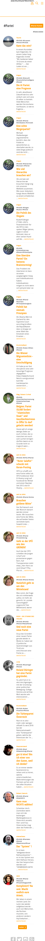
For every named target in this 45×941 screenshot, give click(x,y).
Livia (18, 676)
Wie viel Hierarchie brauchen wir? (23, 179)
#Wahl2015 (21, 812)
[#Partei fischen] (36, 26)
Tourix (19, 38)
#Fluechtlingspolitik (24, 896)
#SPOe (25, 471)
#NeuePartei (27, 637)
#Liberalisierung (23, 257)
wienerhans (21, 850)
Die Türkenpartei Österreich (25, 729)
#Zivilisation (21, 130)
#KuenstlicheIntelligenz (25, 87)
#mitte (31, 511)
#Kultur (20, 216)
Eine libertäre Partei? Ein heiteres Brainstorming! (24, 267)
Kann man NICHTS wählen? (25, 816)
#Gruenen (26, 40)
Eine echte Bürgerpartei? (23, 134)
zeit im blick (21, 469)
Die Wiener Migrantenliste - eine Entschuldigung (24, 364)
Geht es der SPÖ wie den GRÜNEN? (24, 558)
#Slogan (26, 214)
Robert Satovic (22, 807)
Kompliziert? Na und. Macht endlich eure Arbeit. (24, 904)
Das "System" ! (24, 860)
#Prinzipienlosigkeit (24, 310)
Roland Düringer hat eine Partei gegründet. (24, 687)
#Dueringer (27, 679)
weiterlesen (21, 69)
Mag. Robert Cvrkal (24, 401)
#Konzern (20, 173)
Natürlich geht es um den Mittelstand (24, 600)
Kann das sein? (24, 45)
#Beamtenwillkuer (23, 857)
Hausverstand (22, 760)
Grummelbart (22, 352)
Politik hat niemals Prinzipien (21, 317)
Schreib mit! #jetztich (33, 13)
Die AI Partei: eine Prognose (23, 93)
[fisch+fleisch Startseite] (22, 8)
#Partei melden (38, 32)
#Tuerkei (20, 724)
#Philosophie (27, 259)
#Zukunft (26, 78)
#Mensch (20, 895)
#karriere (20, 308)
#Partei (19, 42)
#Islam (26, 355)
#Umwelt (29, 130)
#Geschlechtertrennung (25, 413)
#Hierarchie (27, 171)
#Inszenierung (22, 552)
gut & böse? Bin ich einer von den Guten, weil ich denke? (24, 772)
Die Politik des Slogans (24, 221)
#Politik (20, 40)
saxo (18, 890)
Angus (19, 75)
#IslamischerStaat (23, 415)
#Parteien (26, 853)
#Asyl (25, 763)
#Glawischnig (22, 765)
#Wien (31, 355)
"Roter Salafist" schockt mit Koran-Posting (25, 478)
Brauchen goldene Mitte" (24, 515)
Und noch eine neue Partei (23, 642)
